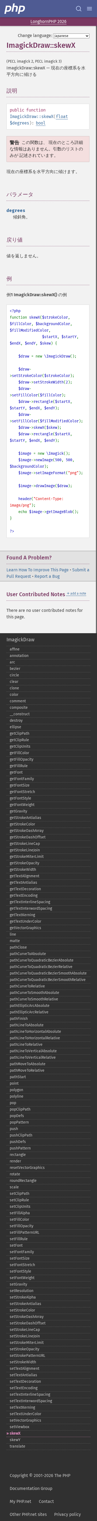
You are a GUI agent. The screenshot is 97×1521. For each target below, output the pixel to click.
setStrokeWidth (23, 1362)
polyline (16, 1096)
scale (14, 1187)
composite (19, 707)
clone (14, 688)
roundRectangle (23, 1180)
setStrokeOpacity (24, 1349)
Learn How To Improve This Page (37, 569)
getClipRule (19, 740)
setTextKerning (22, 1407)
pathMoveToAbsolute (28, 1064)
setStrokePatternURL (27, 1355)
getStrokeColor (22, 824)
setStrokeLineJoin (25, 1336)
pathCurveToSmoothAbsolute (34, 992)
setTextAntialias (23, 1375)
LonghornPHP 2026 (48, 21)
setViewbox (19, 1427)
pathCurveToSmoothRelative (34, 999)
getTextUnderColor (25, 921)
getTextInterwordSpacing (31, 908)
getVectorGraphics (25, 928)
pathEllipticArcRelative (29, 1012)
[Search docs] (78, 8)
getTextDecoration (25, 889)
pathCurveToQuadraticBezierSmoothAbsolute (48, 973)
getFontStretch (22, 792)
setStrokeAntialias (25, 1303)
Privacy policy (67, 1514)
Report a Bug (47, 576)
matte (15, 941)
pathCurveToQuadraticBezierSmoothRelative (48, 979)
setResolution (21, 1291)
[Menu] (89, 8)
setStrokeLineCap (25, 1329)
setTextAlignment (24, 1368)
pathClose (18, 947)
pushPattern (20, 1148)
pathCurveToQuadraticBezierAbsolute (42, 960)
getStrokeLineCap (25, 843)
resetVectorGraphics (27, 1167)
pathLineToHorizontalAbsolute (35, 1031)
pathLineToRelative (26, 1044)
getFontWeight (22, 804)
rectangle (18, 1154)
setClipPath (19, 1193)
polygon (16, 1090)
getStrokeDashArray (27, 830)
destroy (16, 720)
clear (14, 681)
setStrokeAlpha (23, 1297)
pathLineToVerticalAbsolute (33, 1051)
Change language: (35, 35)
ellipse (15, 727)
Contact (46, 1501)
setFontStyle (20, 1271)
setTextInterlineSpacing (30, 1394)
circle (14, 675)
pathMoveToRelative (27, 1070)
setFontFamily (22, 1252)
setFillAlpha (20, 1213)
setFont (16, 1245)
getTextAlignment (24, 876)
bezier (15, 668)
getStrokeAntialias (25, 817)
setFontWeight (22, 1278)
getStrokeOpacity (24, 863)
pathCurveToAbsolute (28, 954)
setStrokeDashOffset (28, 1323)
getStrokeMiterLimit (27, 856)
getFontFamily (22, 779)
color (14, 694)
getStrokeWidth (23, 869)
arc (12, 662)
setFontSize (20, 1258)
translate (17, 1446)
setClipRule (19, 1200)
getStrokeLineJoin (25, 850)
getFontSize (20, 785)
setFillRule (19, 1239)
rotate (15, 1174)
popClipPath (20, 1109)
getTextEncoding (23, 895)
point (14, 1083)
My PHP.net (20, 1501)
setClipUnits (20, 1206)
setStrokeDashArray (27, 1316)
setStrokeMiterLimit (27, 1342)
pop (13, 1103)
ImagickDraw (20, 640)
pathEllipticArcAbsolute (30, 1005)
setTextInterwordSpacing (31, 1401)
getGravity (18, 811)
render (15, 1161)
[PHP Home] (15, 8)
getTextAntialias (23, 882)
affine (15, 649)
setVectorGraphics (25, 1420)
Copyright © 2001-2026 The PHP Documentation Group (40, 1482)
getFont (16, 772)
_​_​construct (20, 714)
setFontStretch (22, 1265)
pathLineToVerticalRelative (33, 1057)
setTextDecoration (25, 1381)
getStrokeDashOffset (28, 837)
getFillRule (19, 766)
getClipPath (19, 733)
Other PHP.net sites (28, 1514)
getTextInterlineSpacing (30, 902)
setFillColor (19, 1219)
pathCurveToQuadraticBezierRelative (41, 966)
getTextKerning (22, 915)
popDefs (17, 1116)
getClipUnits (20, 746)
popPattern (19, 1122)
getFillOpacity (21, 759)
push (14, 1129)
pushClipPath (21, 1135)
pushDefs (18, 1141)
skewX (15, 1433)
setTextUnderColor (25, 1414)
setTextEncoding (23, 1388)
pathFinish (19, 1018)
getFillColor (19, 753)
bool (41, 123)
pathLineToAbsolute (27, 1025)
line (13, 934)
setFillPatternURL (24, 1232)
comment (18, 701)
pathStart (18, 1077)
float (62, 116)
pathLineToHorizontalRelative (35, 1038)
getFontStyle (20, 798)
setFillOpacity (21, 1226)
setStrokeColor (22, 1310)
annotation (19, 655)
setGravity (18, 1284)
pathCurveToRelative (27, 986)
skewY (15, 1440)
